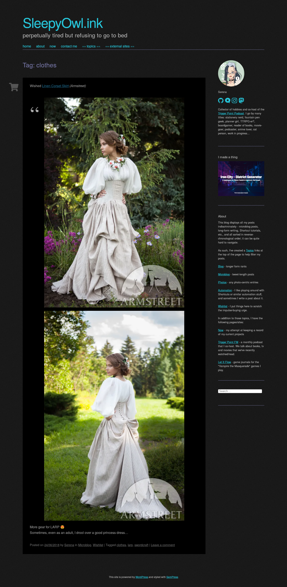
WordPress (142, 577)
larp (130, 545)
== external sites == (119, 46)
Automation (225, 290)
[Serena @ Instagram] (234, 100)
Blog (221, 266)
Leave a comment (163, 545)
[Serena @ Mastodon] (241, 100)
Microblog (84, 545)
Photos (222, 282)
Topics (250, 250)
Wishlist (98, 545)
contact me (69, 46)
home (27, 46)
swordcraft (141, 545)
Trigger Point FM (228, 342)
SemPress (172, 577)
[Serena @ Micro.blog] (227, 100)
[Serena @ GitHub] (221, 100)
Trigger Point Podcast (231, 113)
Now (220, 330)
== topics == (91, 46)
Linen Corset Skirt (55, 85)
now (53, 46)
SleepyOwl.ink (63, 22)
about (40, 46)
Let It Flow (224, 362)
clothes (121, 545)
